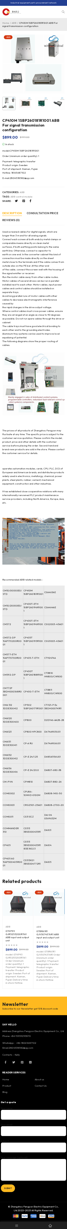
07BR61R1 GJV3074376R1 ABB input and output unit (47, 934)
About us (39, 1079)
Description (12, 213)
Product (6, 1085)
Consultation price (42, 213)
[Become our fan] (5, 1062)
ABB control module (21, 196)
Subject (5, 1141)
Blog (4, 1092)
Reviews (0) (11, 220)
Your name (7, 1108)
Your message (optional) (14, 1157)
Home (5, 22)
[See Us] (22, 1062)
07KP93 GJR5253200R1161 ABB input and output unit (17, 936)
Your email (6, 1124)
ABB (14, 22)
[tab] (12, 213)
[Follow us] (14, 1062)
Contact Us (41, 1085)
